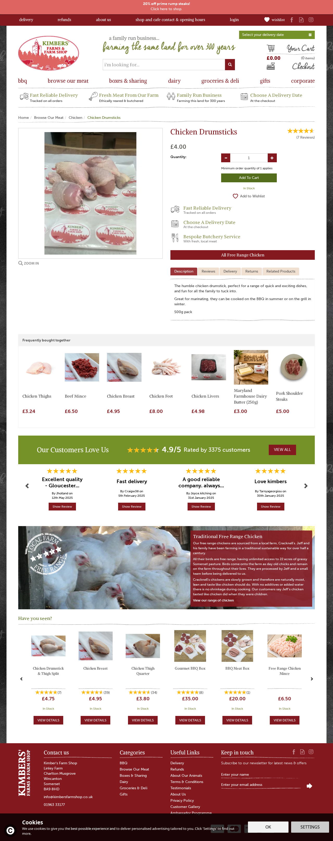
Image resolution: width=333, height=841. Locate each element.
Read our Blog (301, 19)
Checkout (275, 67)
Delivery (230, 271)
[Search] (230, 64)
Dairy (124, 782)
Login (234, 19)
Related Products (280, 271)
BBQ (123, 763)
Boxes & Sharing (133, 775)
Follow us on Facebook (292, 19)
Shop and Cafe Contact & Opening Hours (170, 19)
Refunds (177, 769)
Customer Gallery (185, 807)
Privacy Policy (182, 800)
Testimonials (180, 788)
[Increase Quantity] (272, 157)
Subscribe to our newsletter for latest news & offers (263, 763)
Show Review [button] (62, 506)
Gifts (123, 794)
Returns (251, 271)
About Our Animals (186, 775)
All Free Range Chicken (242, 254)
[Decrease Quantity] (225, 157)
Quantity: (178, 157)
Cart (270, 49)
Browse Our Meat (134, 769)
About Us (178, 794)
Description (183, 271)
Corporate (303, 80)
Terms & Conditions (186, 782)
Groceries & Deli (133, 788)
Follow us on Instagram (311, 19)
